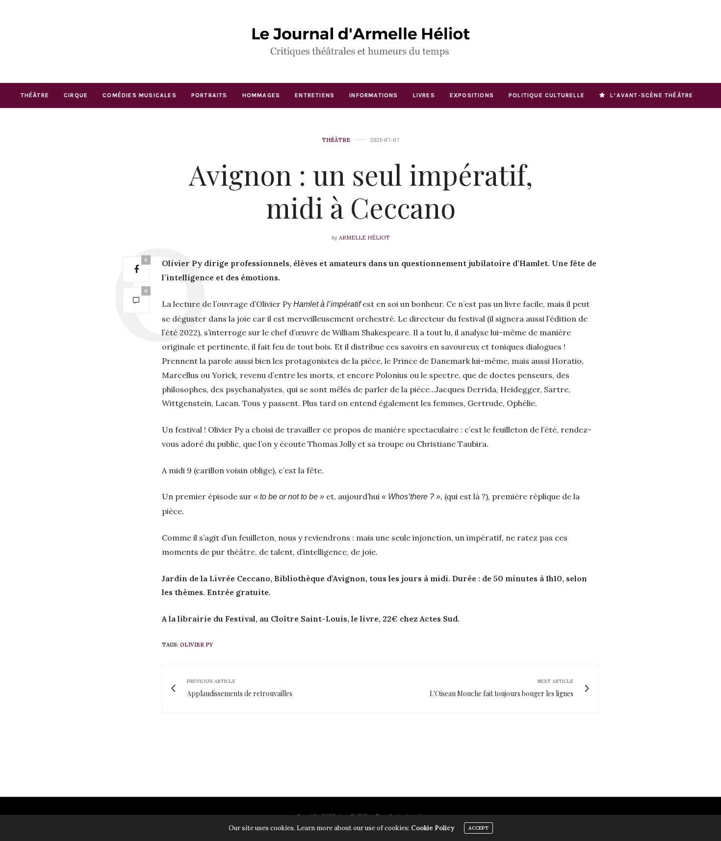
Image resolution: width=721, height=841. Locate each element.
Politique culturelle (547, 95)
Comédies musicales (140, 95)
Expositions (472, 95)
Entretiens (315, 95)
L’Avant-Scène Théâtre (651, 95)
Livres (424, 95)
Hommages (261, 95)
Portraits (209, 95)
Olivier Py (196, 644)
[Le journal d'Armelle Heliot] (360, 41)
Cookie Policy (432, 828)
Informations (373, 95)
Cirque (76, 95)
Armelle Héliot (364, 237)
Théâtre (35, 95)
